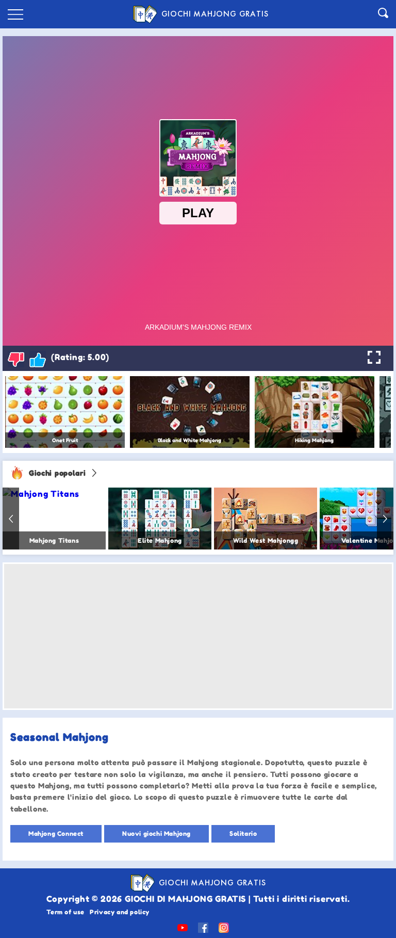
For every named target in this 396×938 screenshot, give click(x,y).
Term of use (65, 912)
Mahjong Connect (56, 833)
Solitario (243, 833)
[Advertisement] (198, 636)
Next (385, 518)
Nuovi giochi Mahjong (156, 833)
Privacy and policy (120, 912)
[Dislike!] (16, 359)
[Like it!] (37, 359)
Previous (11, 518)
